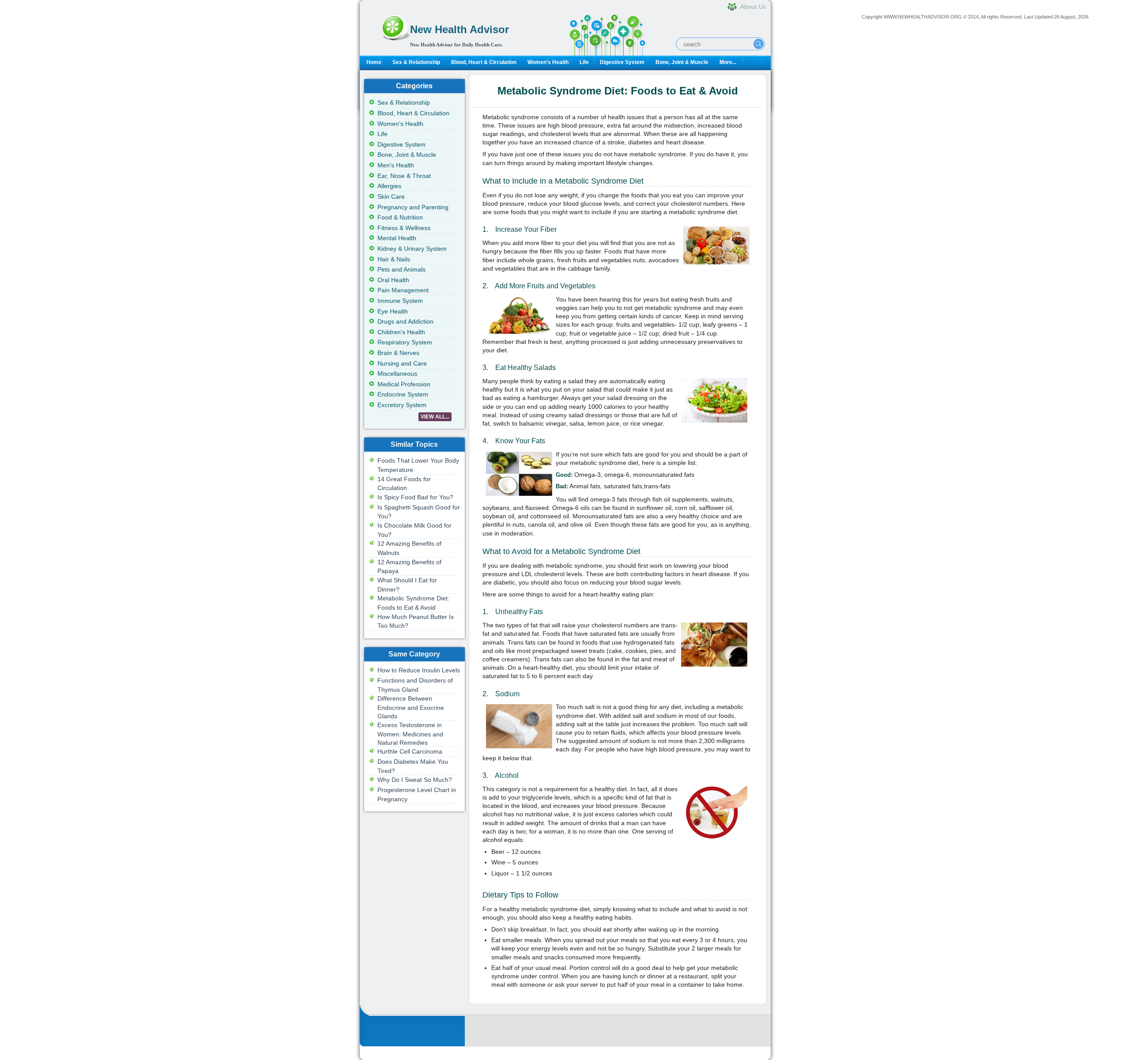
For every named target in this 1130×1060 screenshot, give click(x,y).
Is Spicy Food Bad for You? (415, 497)
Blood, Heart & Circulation (483, 62)
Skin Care (391, 196)
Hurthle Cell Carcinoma (409, 751)
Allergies (389, 185)
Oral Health (393, 279)
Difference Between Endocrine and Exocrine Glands (410, 707)
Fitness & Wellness (403, 227)
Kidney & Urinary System (412, 248)
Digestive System (622, 62)
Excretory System (401, 404)
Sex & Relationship (416, 62)
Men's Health (395, 165)
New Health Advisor (459, 29)
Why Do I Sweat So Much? (414, 779)
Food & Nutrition (400, 217)
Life (584, 62)
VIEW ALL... (435, 417)
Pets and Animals (401, 269)
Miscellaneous (397, 373)
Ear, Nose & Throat (404, 175)
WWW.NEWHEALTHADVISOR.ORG (923, 16)
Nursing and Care (402, 363)
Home (373, 62)
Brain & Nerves (398, 352)
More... (727, 62)
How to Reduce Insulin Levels (418, 670)
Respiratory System (404, 342)
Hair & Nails (393, 259)
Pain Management (403, 290)
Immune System (400, 300)
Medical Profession (403, 384)
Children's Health (401, 332)
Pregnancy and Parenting (412, 207)
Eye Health (392, 311)
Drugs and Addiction (405, 321)
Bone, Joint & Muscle (681, 62)
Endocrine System (402, 394)
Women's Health (548, 62)
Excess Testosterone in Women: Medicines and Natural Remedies (410, 733)
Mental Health (396, 237)
